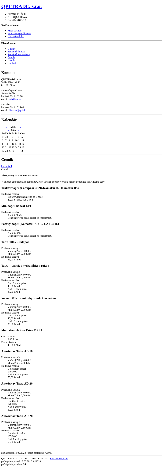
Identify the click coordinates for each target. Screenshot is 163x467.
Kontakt (12, 63)
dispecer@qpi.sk (17, 110)
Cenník (11, 57)
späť (6, 166)
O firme (11, 48)
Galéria (11, 60)
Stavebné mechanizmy (19, 54)
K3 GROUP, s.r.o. (59, 458)
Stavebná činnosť (16, 51)
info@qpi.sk (15, 99)
